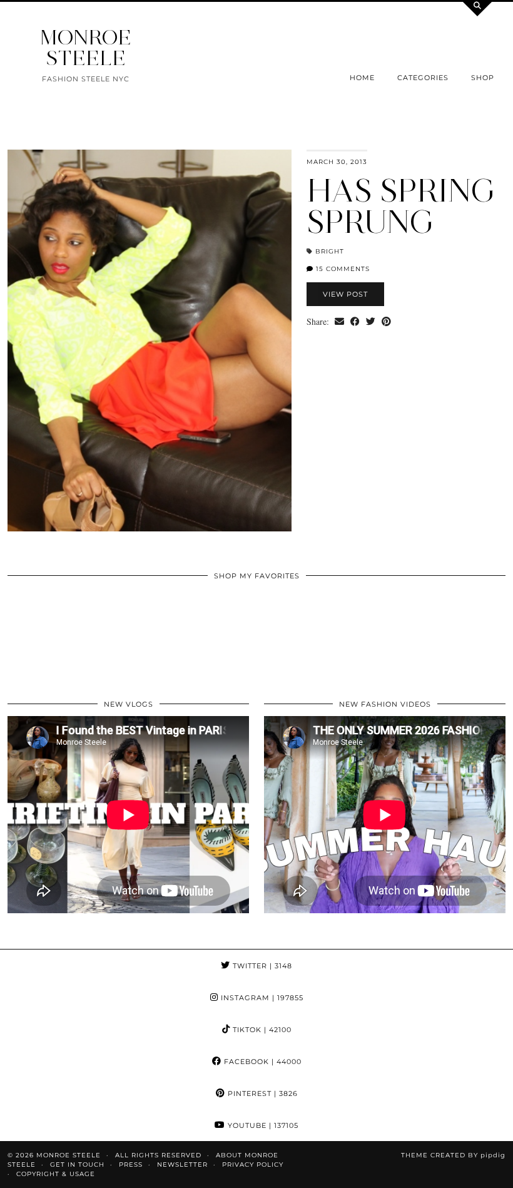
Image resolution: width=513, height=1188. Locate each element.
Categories (423, 77)
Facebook (261, 1061)
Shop (482, 77)
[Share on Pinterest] (386, 321)
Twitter (261, 965)
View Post (345, 294)
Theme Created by (453, 1155)
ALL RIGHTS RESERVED (158, 1155)
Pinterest (261, 1093)
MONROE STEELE (85, 47)
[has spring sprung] (150, 340)
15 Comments (341, 269)
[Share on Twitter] (370, 321)
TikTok (261, 1029)
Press (131, 1164)
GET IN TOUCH (77, 1164)
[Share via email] (339, 321)
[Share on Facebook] (355, 321)
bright (329, 251)
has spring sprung (401, 206)
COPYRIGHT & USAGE (55, 1174)
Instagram (260, 997)
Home (362, 77)
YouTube (261, 1125)
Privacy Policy (252, 1164)
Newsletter (182, 1164)
